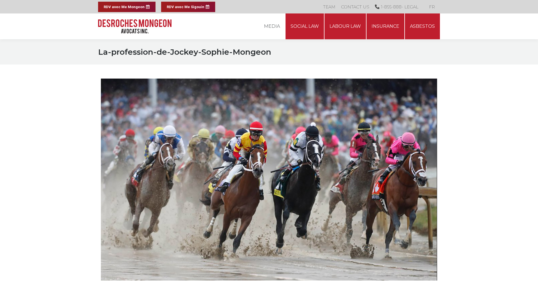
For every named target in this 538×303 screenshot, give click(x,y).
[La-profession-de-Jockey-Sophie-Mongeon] (269, 180)
